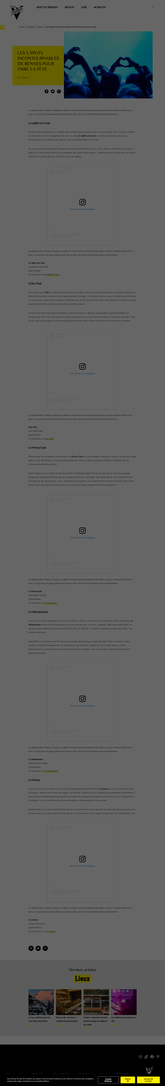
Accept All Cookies (148, 1080)
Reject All (128, 1080)
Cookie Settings (108, 1080)
